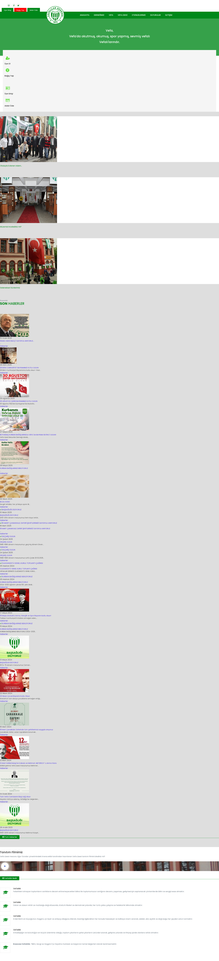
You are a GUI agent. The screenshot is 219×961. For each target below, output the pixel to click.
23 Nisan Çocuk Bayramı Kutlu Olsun (15, 696)
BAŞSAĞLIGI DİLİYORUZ (9, 662)
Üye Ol (7, 63)
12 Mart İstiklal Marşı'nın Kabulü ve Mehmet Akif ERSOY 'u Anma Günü (28, 763)
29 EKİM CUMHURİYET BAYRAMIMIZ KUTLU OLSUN (19, 367)
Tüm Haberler (10, 837)
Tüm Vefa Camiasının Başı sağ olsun (15, 796)
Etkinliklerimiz (139, 15)
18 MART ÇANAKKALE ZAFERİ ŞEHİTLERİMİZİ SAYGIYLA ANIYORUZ (25, 528)
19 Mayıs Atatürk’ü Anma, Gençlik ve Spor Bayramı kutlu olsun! (25, 615)
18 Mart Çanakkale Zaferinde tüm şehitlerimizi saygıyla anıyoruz (26, 729)
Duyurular (155, 15)
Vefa (111, 15)
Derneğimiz (99, 15)
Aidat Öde (34, 10)
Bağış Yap (20, 10)
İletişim (168, 15)
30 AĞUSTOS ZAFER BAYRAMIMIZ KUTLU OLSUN (18, 401)
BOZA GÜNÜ (5, 502)
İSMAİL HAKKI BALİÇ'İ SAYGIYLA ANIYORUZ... (17, 341)
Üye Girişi (7, 10)
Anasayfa (84, 15)
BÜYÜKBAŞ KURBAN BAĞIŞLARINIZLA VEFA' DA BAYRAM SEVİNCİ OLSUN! (28, 434)
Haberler (4, 346)
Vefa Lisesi (122, 15)
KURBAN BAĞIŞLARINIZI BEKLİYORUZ (14, 468)
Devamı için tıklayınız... (13, 171)
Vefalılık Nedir (10, 878)
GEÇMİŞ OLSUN (6, 542)
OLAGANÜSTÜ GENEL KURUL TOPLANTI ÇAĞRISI (18, 568)
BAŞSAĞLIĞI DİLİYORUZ (9, 515)
